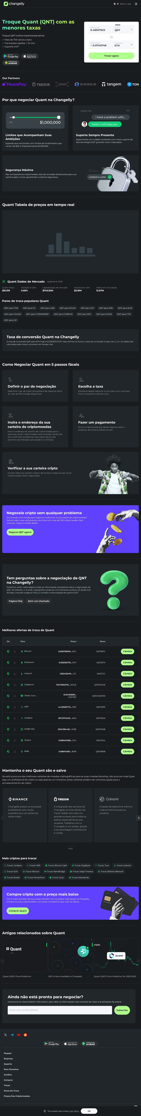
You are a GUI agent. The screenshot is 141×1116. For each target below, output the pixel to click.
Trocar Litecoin (122, 865)
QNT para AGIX (125, 308)
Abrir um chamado (38, 601)
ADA (73, 718)
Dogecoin (29, 684)
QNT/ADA (100, 718)
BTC (74, 651)
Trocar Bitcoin (31, 871)
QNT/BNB (100, 751)
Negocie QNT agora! (20, 532)
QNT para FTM (124, 314)
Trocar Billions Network (110, 871)
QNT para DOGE (104, 314)
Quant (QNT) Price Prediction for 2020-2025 (115, 976)
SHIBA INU (29, 729)
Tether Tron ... (30, 695)
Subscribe (122, 1010)
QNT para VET (87, 308)
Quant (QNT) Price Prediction (17, 976)
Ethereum (29, 662)
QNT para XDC (84, 314)
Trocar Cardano (13, 865)
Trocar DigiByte (81, 865)
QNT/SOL (100, 740)
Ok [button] (89, 1111)
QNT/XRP (100, 707)
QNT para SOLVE (68, 308)
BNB (26, 751)
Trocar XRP (33, 865)
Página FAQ (15, 601)
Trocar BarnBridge (54, 871)
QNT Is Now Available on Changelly (65, 976)
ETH (74, 662)
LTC (74, 673)
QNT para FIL (29, 308)
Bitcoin (27, 651)
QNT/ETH (101, 662)
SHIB (73, 729)
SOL (74, 740)
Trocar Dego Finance (81, 871)
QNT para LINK (47, 308)
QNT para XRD (106, 308)
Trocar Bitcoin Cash (56, 865)
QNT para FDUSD (12, 314)
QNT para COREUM (63, 314)
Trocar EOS (11, 871)
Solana (27, 740)
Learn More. (74, 1111)
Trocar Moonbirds (79, 877)
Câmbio (127, 651)
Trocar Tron (102, 865)
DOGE (73, 685)
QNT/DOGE (99, 685)
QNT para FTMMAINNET (37, 314)
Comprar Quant (18, 911)
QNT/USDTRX (98, 696)
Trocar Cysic (56, 877)
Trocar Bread (11, 877)
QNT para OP (10, 320)
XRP (26, 707)
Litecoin (28, 673)
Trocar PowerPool (34, 877)
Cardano (28, 718)
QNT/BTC (100, 651)
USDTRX (72, 697)
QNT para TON (11, 308)
